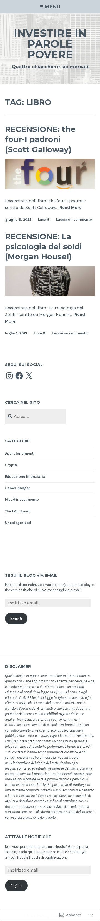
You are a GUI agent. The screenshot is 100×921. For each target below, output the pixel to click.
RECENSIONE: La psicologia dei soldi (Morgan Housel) (43, 247)
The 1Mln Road (17, 511)
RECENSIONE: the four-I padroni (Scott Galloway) (40, 139)
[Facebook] (19, 375)
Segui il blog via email (31, 575)
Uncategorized (18, 523)
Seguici (16, 886)
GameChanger (17, 488)
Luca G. (44, 219)
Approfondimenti (20, 453)
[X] (28, 375)
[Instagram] (9, 375)
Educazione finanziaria (25, 476)
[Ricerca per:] (35, 417)
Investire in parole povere (50, 44)
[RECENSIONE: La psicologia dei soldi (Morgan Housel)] (50, 294)
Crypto (11, 465)
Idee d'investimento (22, 499)
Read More (70, 208)
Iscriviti (16, 618)
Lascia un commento (74, 219)
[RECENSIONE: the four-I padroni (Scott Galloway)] (50, 187)
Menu (52, 7)
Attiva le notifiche (28, 836)
